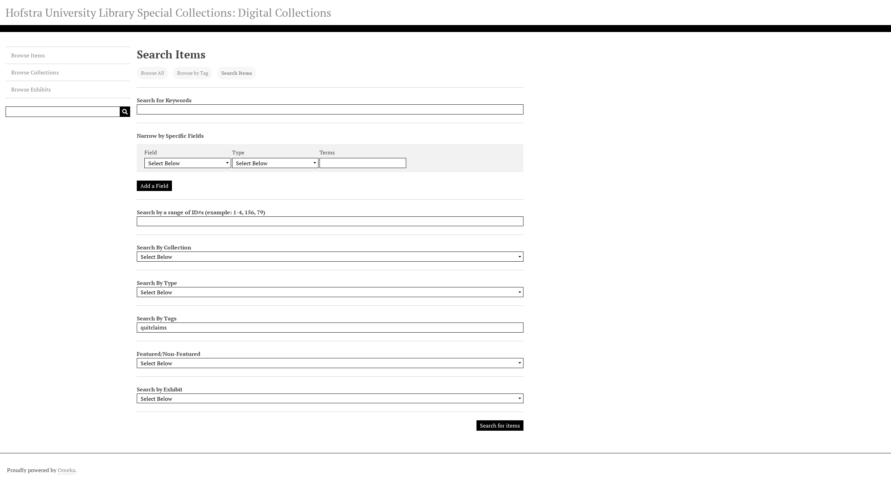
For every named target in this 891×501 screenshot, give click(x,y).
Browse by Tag (192, 73)
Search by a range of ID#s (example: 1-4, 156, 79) (201, 212)
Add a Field (154, 186)
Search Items (236, 73)
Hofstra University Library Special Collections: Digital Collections (168, 12)
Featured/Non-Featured (168, 354)
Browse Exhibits (31, 89)
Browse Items (28, 55)
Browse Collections (35, 72)
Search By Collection (164, 247)
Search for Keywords (164, 100)
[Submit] (125, 111)
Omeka (66, 470)
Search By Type (157, 283)
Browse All (152, 73)
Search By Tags (156, 318)
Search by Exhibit (159, 389)
